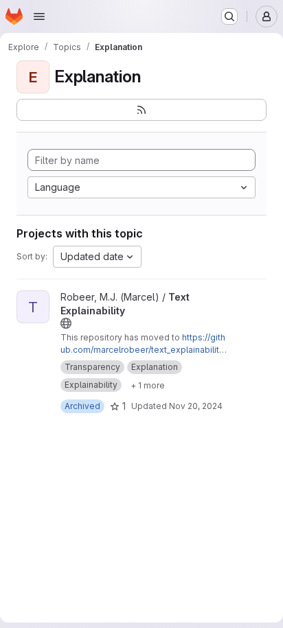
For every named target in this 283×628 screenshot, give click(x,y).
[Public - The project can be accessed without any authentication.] (65, 323)
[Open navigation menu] (39, 16)
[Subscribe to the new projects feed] (141, 110)
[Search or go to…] (229, 16)
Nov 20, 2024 (196, 406)
